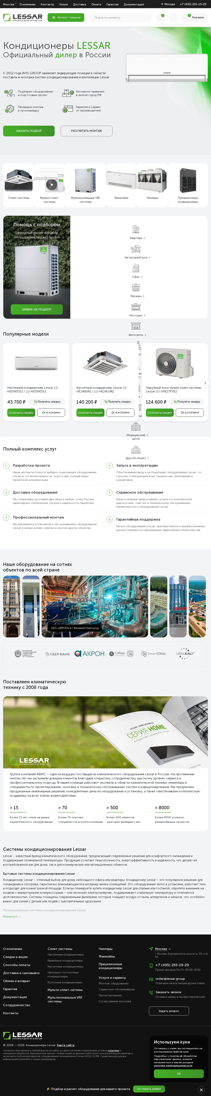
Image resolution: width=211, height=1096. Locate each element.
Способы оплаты (16, 965)
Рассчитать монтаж (86, 130)
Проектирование (110, 995)
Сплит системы (60, 949)
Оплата (96, 4)
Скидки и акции (15, 957)
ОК (179, 1073)
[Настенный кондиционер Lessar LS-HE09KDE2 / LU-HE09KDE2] (36, 378)
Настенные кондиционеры (66, 954)
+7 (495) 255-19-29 (193, 4)
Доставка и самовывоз (21, 973)
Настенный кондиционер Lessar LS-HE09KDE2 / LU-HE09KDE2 (33, 389)
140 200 (86, 402)
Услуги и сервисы (112, 978)
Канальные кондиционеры (65, 960)
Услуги (63, 4)
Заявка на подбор (36, 309)
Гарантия (112, 4)
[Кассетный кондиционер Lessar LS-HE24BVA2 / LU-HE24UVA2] (105, 378)
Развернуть (10, 916)
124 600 (156, 402)
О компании (27, 4)
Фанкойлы (107, 956)
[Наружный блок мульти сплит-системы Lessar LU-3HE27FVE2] (174, 378)
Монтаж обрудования (113, 983)
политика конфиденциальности (173, 1065)
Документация (134, 4)
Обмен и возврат (16, 981)
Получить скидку (21, 412)
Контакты (47, 4)
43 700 (16, 402)
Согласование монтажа (115, 1001)
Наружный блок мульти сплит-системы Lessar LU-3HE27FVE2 (173, 389)
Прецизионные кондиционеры (110, 966)
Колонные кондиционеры (65, 982)
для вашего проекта (88, 1089)
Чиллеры (106, 949)
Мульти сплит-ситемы (65, 990)
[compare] (173, 17)
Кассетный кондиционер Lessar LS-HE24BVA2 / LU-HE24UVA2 (101, 389)
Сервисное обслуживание (117, 989)
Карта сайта (65, 1045)
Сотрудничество (16, 1005)
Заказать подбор (29, 130)
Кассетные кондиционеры (65, 966)
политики (113, 1050)
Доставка (79, 4)
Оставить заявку (149, 1089)
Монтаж (8, 4)
